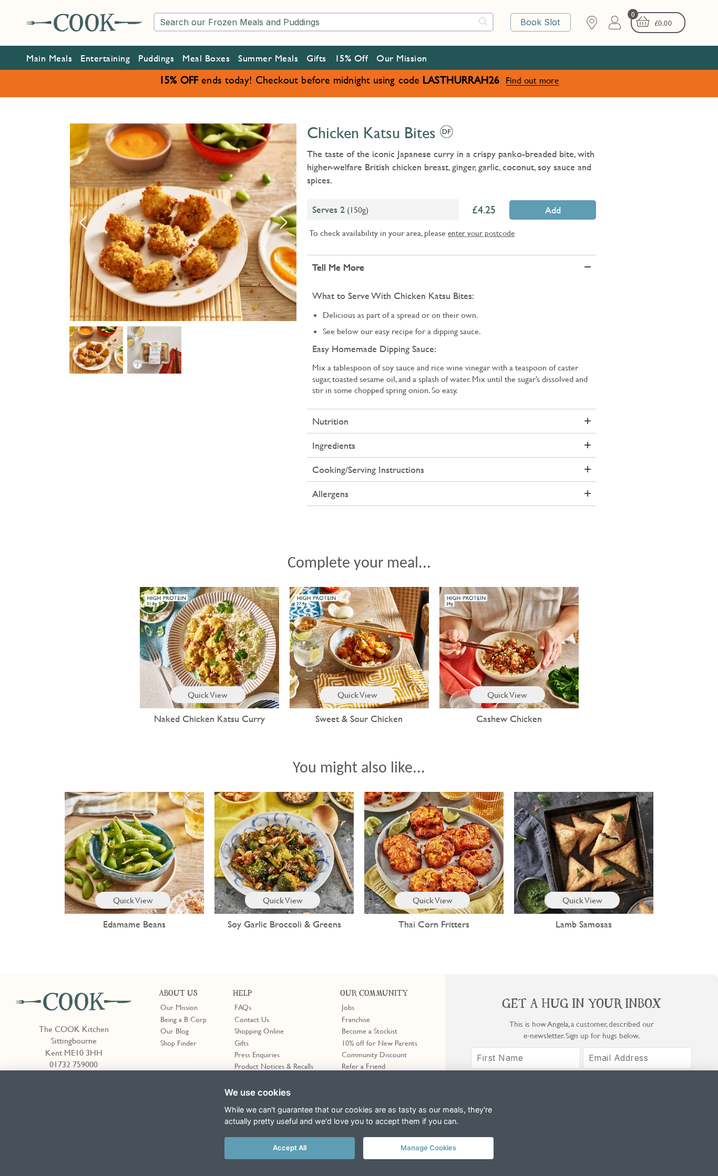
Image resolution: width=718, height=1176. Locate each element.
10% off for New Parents (379, 1042)
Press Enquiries (257, 1054)
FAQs (242, 1007)
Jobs (348, 1007)
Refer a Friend (363, 1065)
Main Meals (49, 58)
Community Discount (374, 1054)
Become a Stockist (369, 1030)
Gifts (316, 58)
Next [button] (283, 222)
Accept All (289, 1147)
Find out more (532, 80)
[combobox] (323, 22)
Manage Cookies (428, 1147)
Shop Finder (178, 1042)
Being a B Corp (183, 1019)
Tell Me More (338, 267)
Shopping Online (259, 1030)
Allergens (330, 493)
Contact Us (251, 1019)
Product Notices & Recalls (273, 1065)
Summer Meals (268, 58)
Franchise (356, 1019)
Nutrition (330, 421)
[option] (183, 222)
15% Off (351, 58)
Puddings (156, 58)
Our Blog (174, 1030)
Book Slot (540, 22)
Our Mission (401, 58)
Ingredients (333, 445)
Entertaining (105, 58)
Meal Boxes (206, 58)
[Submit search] (483, 21)
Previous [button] (83, 222)
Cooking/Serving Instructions (368, 469)
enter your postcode (481, 233)
